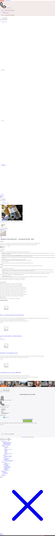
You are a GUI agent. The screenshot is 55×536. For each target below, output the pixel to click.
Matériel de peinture (5, 473)
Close (0, 477)
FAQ (2, 410)
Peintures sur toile (5, 464)
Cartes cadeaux (5, 472)
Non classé (3, 221)
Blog (2, 411)
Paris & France (7, 447)
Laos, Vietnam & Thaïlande (8, 449)
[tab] (3, 249)
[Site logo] (3, 20)
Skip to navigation (2, 0)
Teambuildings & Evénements (7, 443)
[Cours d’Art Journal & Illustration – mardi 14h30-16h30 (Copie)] (6, 334)
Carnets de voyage (5, 446)
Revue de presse (4, 409)
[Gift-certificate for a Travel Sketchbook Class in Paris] (6, 351)
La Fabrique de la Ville (8, 467)
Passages (6, 463)
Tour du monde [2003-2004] (8, 453)
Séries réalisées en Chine (6, 466)
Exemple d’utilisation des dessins (9, 460)
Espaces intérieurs (7, 470)
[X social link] (3, 247)
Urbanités (6, 469)
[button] (2, 339)
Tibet (5, 448)
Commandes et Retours (5, 413)
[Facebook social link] (2, 247)
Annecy (6, 454)
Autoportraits (6, 465)
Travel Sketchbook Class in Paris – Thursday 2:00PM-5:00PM (10, 372)
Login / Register (4, 475)
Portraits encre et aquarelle (8, 456)
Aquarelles (4, 462)
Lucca (5, 452)
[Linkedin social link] (5, 247)
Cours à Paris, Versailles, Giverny (7, 442)
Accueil (1, 221)
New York (6, 450)
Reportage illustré (5, 459)
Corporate (4, 457)
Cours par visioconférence (6, 444)
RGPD (2, 412)
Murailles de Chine (7, 468)
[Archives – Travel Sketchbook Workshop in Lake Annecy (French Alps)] (6, 313)
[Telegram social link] (6, 247)
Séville (6, 451)
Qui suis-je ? (3, 408)
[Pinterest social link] (4, 247)
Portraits (4, 455)
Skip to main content (7, 0)
